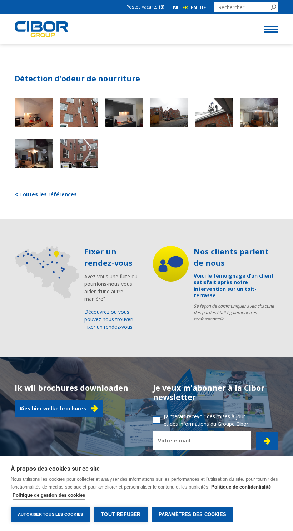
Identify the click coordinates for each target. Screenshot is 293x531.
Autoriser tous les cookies (50, 514)
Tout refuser (120, 514)
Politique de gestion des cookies (49, 495)
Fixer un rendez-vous (108, 326)
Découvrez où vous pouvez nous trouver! (108, 315)
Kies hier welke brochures (53, 408)
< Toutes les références (46, 194)
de (203, 7)
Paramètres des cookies (192, 514)
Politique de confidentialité (241, 487)
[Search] (273, 7)
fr (185, 7)
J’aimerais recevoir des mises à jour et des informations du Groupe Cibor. (206, 420)
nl (176, 7)
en (193, 7)
